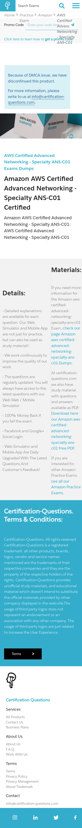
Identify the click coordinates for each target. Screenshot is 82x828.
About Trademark (19, 786)
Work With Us (17, 754)
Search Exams (28, 5)
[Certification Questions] (7, 5)
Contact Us (14, 722)
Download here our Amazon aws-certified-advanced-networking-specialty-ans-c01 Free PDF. (66, 431)
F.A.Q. (10, 749)
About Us (13, 744)
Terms (17, 654)
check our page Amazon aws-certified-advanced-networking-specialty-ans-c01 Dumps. (65, 345)
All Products (15, 717)
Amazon (45, 15)
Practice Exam (26, 15)
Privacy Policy (16, 776)
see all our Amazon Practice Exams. (66, 487)
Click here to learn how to (38, 39)
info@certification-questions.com (32, 803)
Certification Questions (28, 699)
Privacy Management (22, 781)
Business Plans (17, 727)
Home (9, 15)
